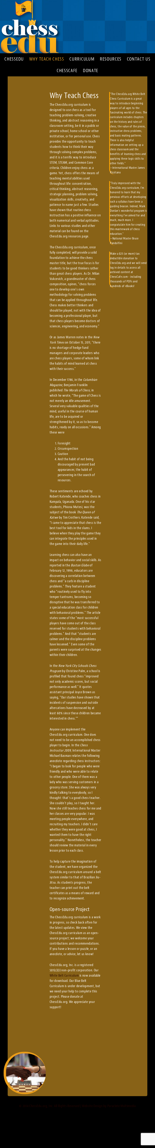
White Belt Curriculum (64, 975)
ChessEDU (77, 26)
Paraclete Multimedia (121, 1106)
